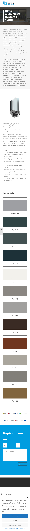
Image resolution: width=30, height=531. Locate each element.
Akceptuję (15, 516)
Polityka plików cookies (9, 528)
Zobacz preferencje (15, 525)
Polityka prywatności (20, 528)
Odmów (15, 520)
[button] (27, 497)
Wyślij (22, 464)
